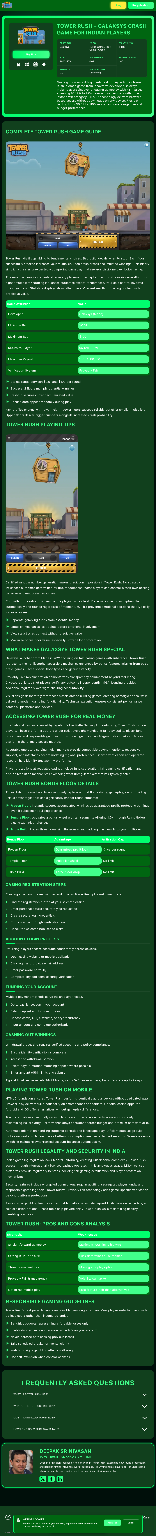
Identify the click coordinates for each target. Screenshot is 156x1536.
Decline (131, 1523)
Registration (140, 5)
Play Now (31, 54)
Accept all (112, 1523)
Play (118, 5)
